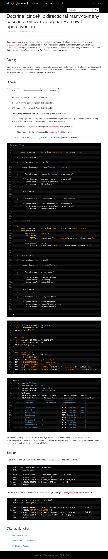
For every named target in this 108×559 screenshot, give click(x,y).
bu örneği (30, 443)
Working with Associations (22, 545)
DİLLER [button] (96, 3)
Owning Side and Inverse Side (46, 137)
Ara (96, 10)
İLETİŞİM (60, 3)
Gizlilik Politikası (66, 555)
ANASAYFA (36, 3)
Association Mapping (20, 535)
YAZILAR (49, 3)
